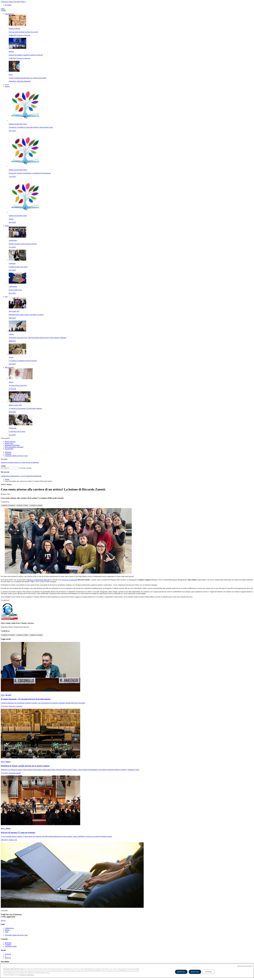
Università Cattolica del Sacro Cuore (16, 456)
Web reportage (9, 367)
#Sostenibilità (9, 449)
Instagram (8, 958)
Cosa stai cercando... (26, 468)
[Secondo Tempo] (13, 1)
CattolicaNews (9, 14)
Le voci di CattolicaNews (26, 476)
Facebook (8, 954)
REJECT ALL (195, 972)
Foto (6, 296)
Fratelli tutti (37, 476)
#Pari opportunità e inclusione (14, 447)
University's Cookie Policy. (27, 974)
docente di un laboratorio (69, 580)
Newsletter (8, 5)
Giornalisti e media (11, 946)
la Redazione (14, 476)
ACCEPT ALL (181, 972)
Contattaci (8, 454)
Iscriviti (3, 920)
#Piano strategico (10, 441)
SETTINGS (208, 972)
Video (7, 226)
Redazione (8, 452)
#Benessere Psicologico (12, 445)
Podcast (7, 86)
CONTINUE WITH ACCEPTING (245, 966)
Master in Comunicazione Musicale (38, 580)
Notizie (7, 479)
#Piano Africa (9, 443)
